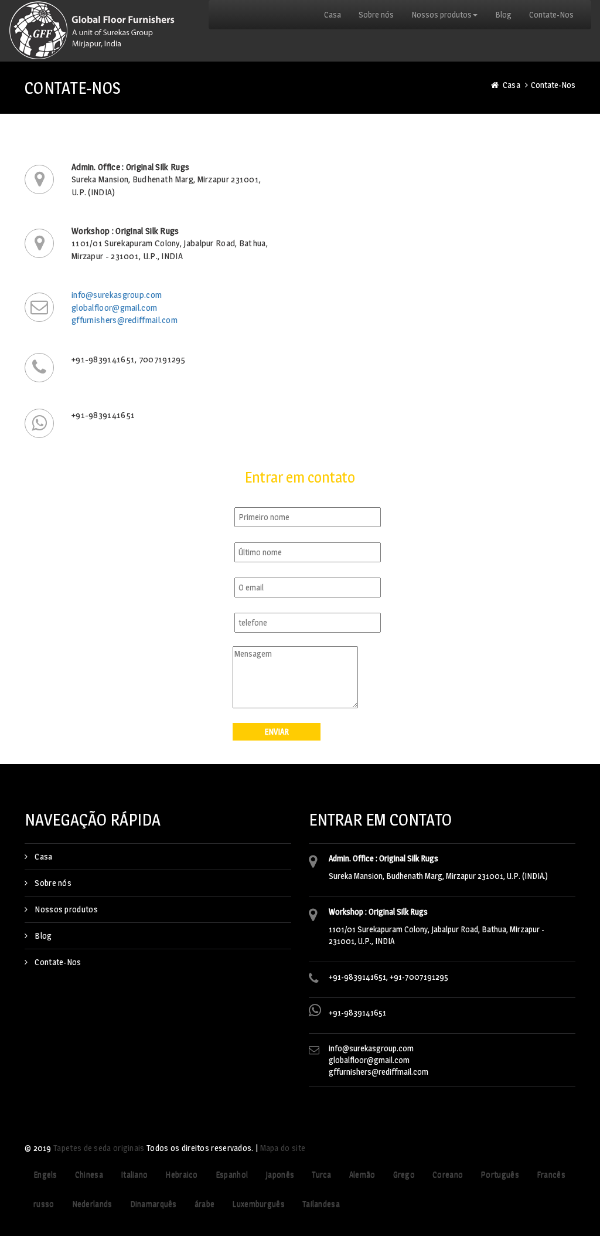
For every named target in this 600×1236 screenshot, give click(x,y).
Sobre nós (376, 14)
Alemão (362, 1174)
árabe (205, 1203)
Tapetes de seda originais (99, 1148)
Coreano (447, 1174)
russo (43, 1203)
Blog (503, 14)
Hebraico (181, 1174)
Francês (551, 1174)
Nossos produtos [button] (441, 14)
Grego (404, 1174)
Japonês (279, 1174)
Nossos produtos (66, 909)
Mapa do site (283, 1148)
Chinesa (89, 1174)
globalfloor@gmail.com (114, 307)
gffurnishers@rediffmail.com (124, 319)
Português (499, 1174)
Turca (322, 1174)
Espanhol (232, 1174)
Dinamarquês (153, 1203)
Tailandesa (321, 1203)
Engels (45, 1174)
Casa (332, 14)
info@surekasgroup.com (116, 294)
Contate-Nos (551, 14)
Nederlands (92, 1203)
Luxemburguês (258, 1203)
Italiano (134, 1174)
